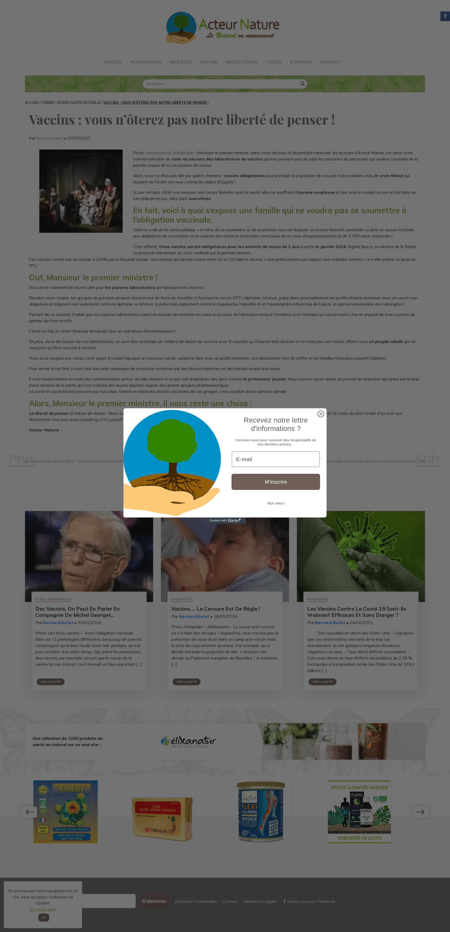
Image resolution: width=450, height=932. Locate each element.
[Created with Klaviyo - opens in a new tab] (225, 520)
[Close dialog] (321, 414)
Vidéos (274, 61)
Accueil (113, 61)
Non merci (275, 503)
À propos (301, 61)
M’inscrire (276, 482)
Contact (330, 61)
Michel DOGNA (242, 61)
